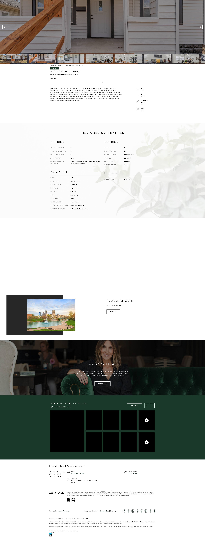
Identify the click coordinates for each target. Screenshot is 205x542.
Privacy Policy (104, 511)
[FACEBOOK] (124, 511)
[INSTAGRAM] (128, 511)
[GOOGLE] (154, 511)
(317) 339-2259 (132, 473)
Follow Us (134, 405)
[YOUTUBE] (141, 511)
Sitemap (113, 511)
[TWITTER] (137, 511)
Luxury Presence (64, 511)
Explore (113, 311)
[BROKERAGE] (150, 511)
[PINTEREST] (146, 511)
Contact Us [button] (102, 383)
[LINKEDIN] (133, 511)
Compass (103, 491)
